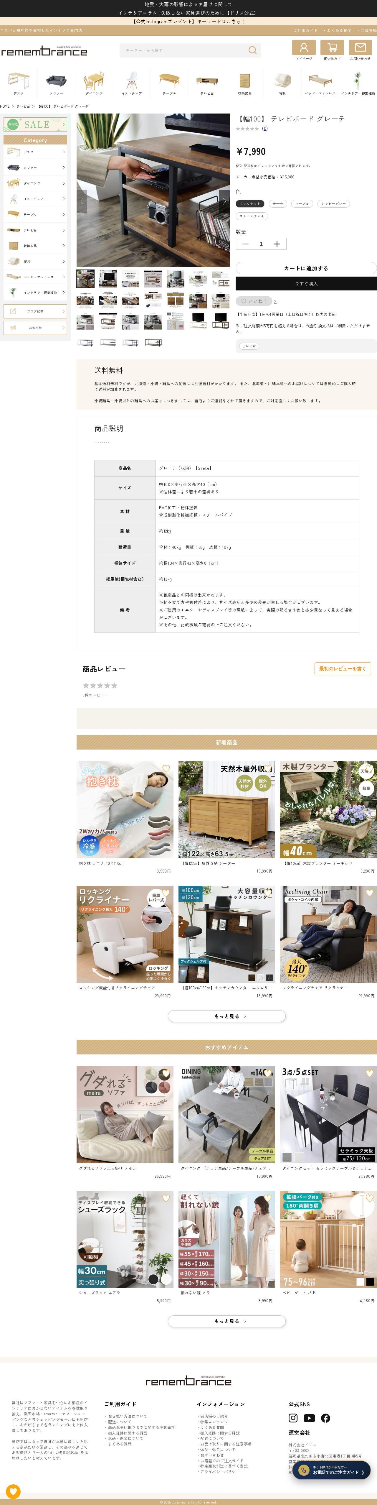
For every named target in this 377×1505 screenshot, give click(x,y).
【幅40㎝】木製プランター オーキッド (317, 863)
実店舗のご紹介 (214, 1416)
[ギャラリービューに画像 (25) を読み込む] (153, 342)
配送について (120, 1422)
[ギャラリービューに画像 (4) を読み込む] (153, 278)
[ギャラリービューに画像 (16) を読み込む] (108, 321)
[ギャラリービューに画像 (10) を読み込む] (130, 300)
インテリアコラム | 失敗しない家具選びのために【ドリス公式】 (188, 12)
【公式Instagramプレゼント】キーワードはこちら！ (188, 21)
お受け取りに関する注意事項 (226, 1444)
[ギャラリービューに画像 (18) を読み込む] (153, 321)
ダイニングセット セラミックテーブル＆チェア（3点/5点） (328, 1168)
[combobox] (190, 50)
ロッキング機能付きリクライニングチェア (117, 987)
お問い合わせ (212, 1455)
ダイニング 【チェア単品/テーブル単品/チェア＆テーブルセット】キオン (226, 1168)
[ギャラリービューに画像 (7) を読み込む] (220, 278)
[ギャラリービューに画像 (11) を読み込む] (153, 300)
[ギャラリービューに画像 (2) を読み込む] (108, 278)
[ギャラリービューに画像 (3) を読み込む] (130, 278)
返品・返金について (126, 1438)
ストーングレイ (251, 215)
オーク (280, 204)
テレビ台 (23, 106)
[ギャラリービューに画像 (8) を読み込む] (85, 300)
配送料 (249, 165)
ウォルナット (250, 203)
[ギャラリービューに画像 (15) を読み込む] (85, 321)
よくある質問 (120, 1444)
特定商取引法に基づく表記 (224, 1466)
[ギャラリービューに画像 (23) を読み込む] (108, 342)
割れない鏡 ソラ (195, 1292)
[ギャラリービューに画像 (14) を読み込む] (220, 300)
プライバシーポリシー (220, 1471)
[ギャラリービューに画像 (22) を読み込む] (85, 342)
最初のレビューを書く (342, 668)
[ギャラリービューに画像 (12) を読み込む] (175, 300)
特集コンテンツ (214, 1422)
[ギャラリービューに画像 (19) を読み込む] (175, 321)
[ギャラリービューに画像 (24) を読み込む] (130, 342)
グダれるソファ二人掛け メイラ (107, 1168)
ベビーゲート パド (299, 1292)
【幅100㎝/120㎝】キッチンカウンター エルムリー (226, 987)
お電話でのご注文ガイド (222, 1460)
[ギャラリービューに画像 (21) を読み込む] (220, 321)
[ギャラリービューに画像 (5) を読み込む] (175, 278)
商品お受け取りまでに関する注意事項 (141, 1427)
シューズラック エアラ (99, 1292)
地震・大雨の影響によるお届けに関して (189, 4)
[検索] (254, 50)
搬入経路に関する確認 (128, 1433)
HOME (5, 106)
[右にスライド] (224, 201)
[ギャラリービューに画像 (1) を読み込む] (85, 278)
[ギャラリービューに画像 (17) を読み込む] (130, 321)
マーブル (302, 203)
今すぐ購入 (306, 283)
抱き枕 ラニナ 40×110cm (102, 863)
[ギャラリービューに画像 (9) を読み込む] (108, 300)
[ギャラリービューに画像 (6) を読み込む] (198, 278)
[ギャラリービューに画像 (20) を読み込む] (198, 321)
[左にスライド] (82, 201)
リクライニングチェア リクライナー (315, 987)
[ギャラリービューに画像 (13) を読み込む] (198, 300)
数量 (241, 231)
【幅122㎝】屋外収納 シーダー (208, 863)
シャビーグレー (333, 203)
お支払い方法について (128, 1416)
